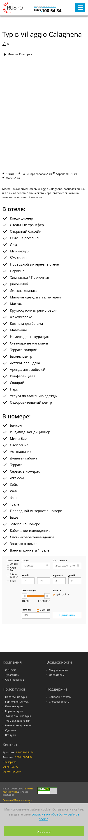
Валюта (57, 590)
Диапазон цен (29, 590)
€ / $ (67, 594)
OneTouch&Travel (14, 564)
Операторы (12, 560)
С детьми (10, 730)
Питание (26, 610)
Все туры (10, 735)
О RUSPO (10, 670)
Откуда (25, 560)
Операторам (56, 674)
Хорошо (44, 831)
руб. (58, 594)
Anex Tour (13, 569)
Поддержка (9, 762)
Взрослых (58, 575)
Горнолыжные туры (17, 701)
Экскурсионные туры (18, 716)
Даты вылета (60, 560)
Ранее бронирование (18, 725)
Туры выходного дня (17, 720)
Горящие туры (14, 711)
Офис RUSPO (10, 766)
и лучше (45, 610)
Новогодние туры (16, 696)
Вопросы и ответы (60, 696)
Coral (13, 581)
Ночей (25, 575)
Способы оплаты (59, 701)
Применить (67, 615)
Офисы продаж (12, 771)
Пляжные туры (14, 706)
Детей (71, 575)
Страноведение (14, 679)
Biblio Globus (14, 576)
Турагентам (12, 674)
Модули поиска (58, 670)
